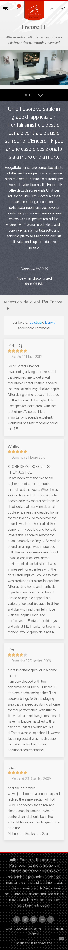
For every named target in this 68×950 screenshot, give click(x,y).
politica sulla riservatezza (34, 943)
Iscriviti (50, 322)
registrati (35, 322)
